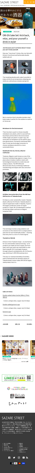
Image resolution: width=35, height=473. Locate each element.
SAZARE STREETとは (8, 447)
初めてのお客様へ (7, 443)
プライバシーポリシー (23, 447)
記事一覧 (17, 324)
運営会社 (21, 443)
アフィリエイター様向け (9, 450)
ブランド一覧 (6, 446)
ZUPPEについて (22, 452)
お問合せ (21, 445)
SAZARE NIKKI (7, 5)
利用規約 (21, 446)
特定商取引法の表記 (23, 449)
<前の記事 (5, 324)
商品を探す (6, 445)
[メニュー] (33, 2)
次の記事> (29, 324)
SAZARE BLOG (7, 449)
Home (1, 5)
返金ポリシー (22, 450)
